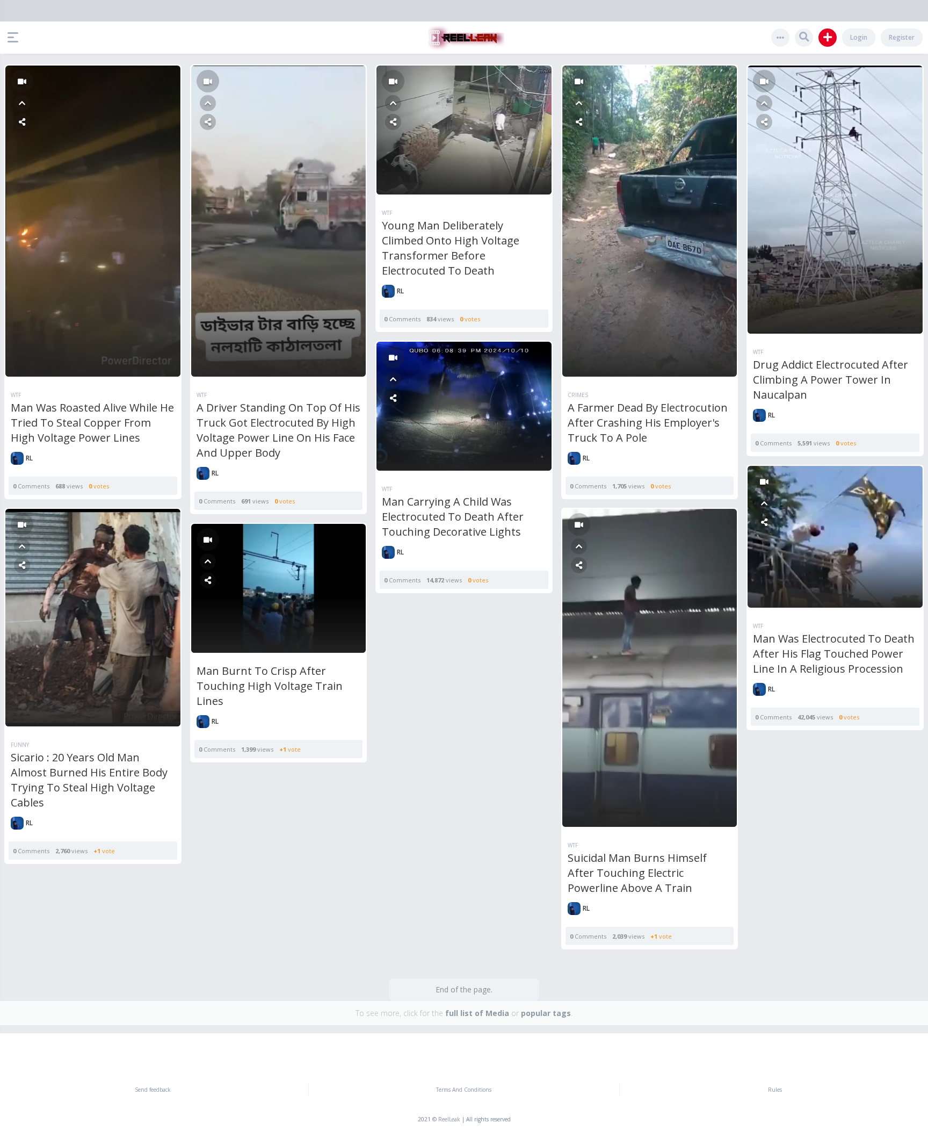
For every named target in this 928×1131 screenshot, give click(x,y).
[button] (15, 37)
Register (902, 37)
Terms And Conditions (463, 1089)
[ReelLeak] (464, 37)
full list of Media (477, 1013)
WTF (16, 395)
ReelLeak (449, 1119)
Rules (775, 1089)
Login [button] (858, 37)
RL (29, 458)
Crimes (578, 395)
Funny (20, 744)
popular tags (546, 1013)
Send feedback (153, 1089)
